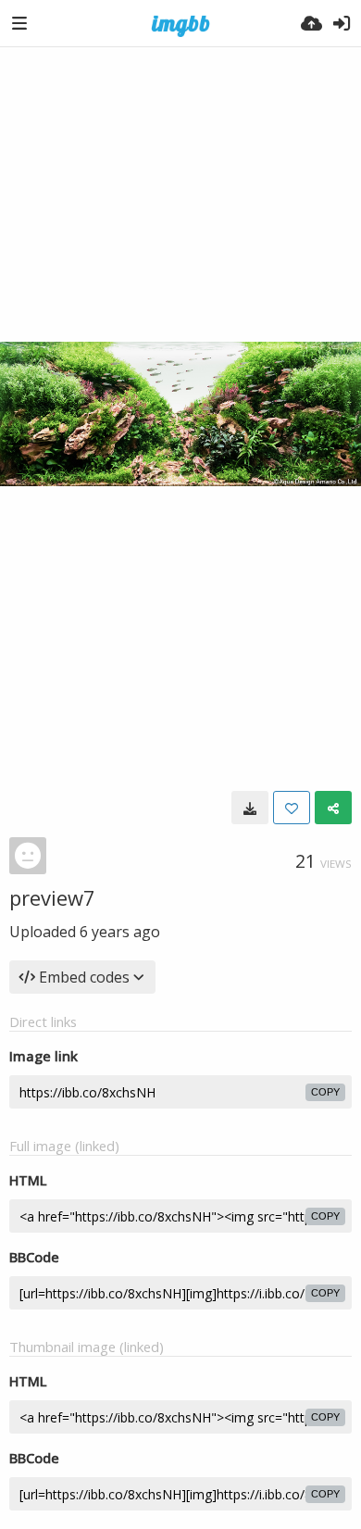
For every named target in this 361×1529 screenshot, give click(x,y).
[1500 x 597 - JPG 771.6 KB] (249, 807)
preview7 (52, 897)
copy (325, 1091)
